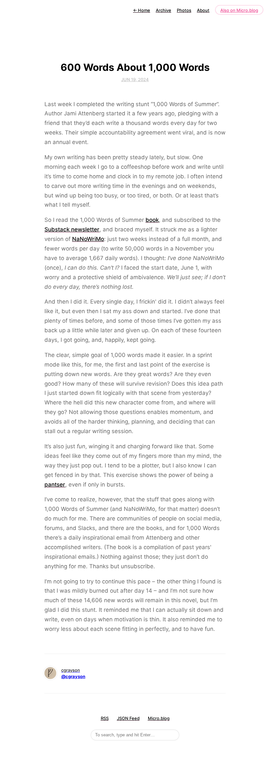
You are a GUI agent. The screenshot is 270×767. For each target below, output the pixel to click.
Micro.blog (159, 718)
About (203, 10)
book (152, 220)
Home (141, 10)
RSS (105, 718)
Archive (163, 10)
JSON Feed (128, 718)
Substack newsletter (71, 229)
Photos (184, 10)
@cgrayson (73, 676)
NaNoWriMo (88, 239)
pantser (54, 484)
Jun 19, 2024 (135, 79)
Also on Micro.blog (239, 10)
